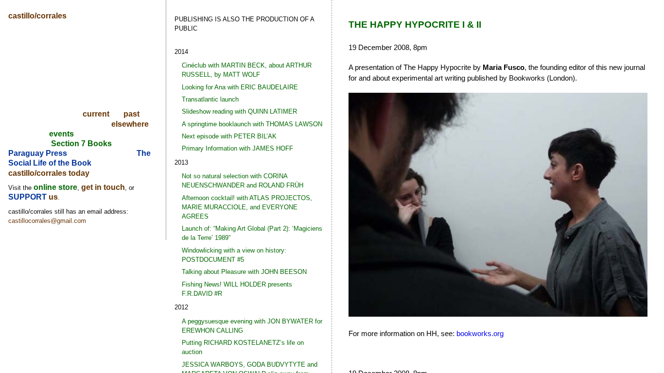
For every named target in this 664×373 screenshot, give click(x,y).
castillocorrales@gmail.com (47, 220)
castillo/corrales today (48, 173)
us (53, 197)
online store (55, 187)
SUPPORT (28, 197)
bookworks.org (480, 334)
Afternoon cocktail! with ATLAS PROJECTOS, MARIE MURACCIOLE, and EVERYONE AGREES (247, 207)
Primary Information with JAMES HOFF (237, 148)
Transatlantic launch (210, 99)
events (61, 134)
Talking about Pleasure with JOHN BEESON (244, 271)
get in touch (103, 187)
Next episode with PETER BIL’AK (229, 136)
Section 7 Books (81, 143)
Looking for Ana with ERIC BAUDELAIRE (240, 87)
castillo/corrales (37, 16)
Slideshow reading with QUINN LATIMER (239, 111)
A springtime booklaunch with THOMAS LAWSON (252, 124)
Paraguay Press (37, 153)
